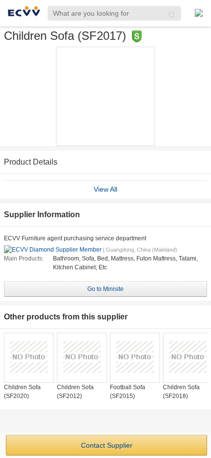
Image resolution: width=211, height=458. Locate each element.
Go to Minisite (105, 289)
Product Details (30, 162)
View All (105, 189)
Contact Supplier (106, 445)
